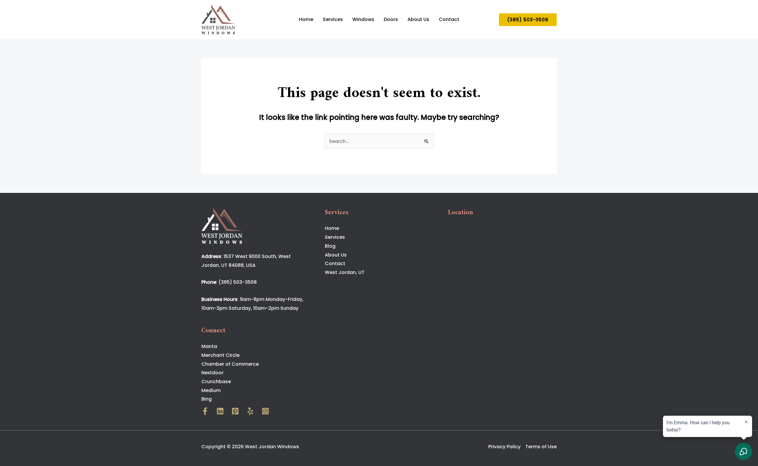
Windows (363, 19)
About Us (418, 19)
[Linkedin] (220, 411)
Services (333, 19)
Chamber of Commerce (230, 364)
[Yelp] (250, 411)
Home (306, 19)
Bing (206, 399)
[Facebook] (205, 411)
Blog (330, 246)
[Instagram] (265, 411)
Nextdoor (212, 372)
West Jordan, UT (344, 272)
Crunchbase (216, 381)
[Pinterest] (235, 411)
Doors (391, 19)
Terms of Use (541, 446)
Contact (449, 19)
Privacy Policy (504, 446)
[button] (528, 19)
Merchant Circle (220, 355)
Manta (209, 346)
